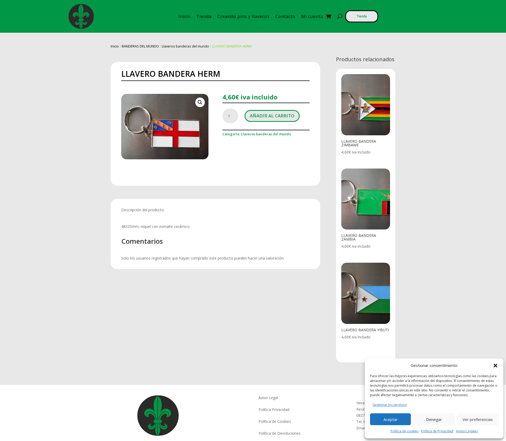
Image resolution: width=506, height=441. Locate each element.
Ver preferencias (478, 419)
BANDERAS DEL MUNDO (140, 46)
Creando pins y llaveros (243, 16)
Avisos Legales (467, 431)
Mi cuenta (312, 16)
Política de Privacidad (437, 431)
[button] (495, 365)
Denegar (434, 419)
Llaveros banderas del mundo (185, 46)
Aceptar (390, 419)
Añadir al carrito (272, 116)
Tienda (204, 16)
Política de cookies (405, 431)
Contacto (285, 16)
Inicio (184, 16)
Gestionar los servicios (390, 404)
